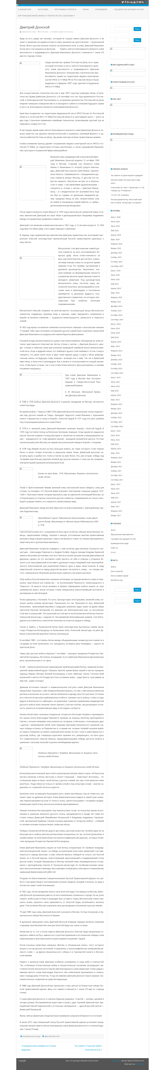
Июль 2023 (115, 382)
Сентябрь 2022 (117, 426)
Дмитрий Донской (52, 1036)
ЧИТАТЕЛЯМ (43, 9)
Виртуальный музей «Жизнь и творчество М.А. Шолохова (45, 16)
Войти (113, 567)
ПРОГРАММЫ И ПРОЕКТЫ (65, 9)
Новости (114, 548)
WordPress (139, 1064)
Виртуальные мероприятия (122, 534)
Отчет (113, 552)
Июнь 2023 (115, 386)
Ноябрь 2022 (116, 417)
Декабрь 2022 (116, 413)
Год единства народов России (129, 9)
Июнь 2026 (115, 226)
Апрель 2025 (116, 288)
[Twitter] (123, 2)
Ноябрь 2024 (116, 310)
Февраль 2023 (116, 404)
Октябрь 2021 (116, 475)
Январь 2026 (116, 248)
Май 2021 (115, 498)
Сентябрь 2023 (117, 373)
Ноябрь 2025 (116, 257)
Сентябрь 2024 (117, 319)
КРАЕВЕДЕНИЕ (101, 9)
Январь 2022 (116, 462)
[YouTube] (134, 2)
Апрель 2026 (116, 235)
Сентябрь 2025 (117, 266)
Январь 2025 (116, 302)
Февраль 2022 (116, 457)
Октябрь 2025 (116, 262)
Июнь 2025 (115, 279)
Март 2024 (115, 346)
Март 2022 (115, 453)
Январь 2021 (116, 515)
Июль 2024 (115, 328)
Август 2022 (116, 431)
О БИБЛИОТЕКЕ (24, 9)
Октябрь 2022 (116, 422)
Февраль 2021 (116, 511)
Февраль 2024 (116, 351)
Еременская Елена (28, 32)
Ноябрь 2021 (116, 471)
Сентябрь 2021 (117, 480)
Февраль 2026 (116, 244)
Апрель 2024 (116, 342)
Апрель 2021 (116, 502)
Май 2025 (115, 284)
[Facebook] (125, 2)
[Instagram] (137, 2)
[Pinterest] (140, 2)
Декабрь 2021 (116, 466)
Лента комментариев (119, 576)
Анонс (113, 530)
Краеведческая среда (31, 1036)
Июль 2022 (115, 435)
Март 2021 (115, 506)
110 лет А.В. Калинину (120, 195)
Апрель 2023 (116, 395)
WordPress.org (116, 580)
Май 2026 (115, 230)
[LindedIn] (132, 2)
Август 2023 (116, 377)
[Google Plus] (128, 2)
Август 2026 (116, 217)
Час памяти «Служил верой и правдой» (127, 175)
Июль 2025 (115, 275)
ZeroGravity (116, 1060)
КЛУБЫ (86, 9)
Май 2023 (115, 391)
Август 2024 (116, 324)
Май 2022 (115, 444)
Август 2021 (116, 484)
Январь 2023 (116, 408)
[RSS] (143, 2)
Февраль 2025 (116, 297)
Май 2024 (115, 337)
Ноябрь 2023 (116, 364)
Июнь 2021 (115, 493)
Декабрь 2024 (116, 306)
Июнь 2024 (115, 333)
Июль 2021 (115, 489)
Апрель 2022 (116, 448)
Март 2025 (115, 293)
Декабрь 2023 (116, 359)
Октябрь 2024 (116, 315)
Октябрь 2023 (116, 368)
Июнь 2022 (115, 440)
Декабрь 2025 (116, 253)
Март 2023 (115, 400)
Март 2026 (115, 239)
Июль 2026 (115, 221)
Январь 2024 (116, 355)
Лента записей (117, 571)
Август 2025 (116, 270)
